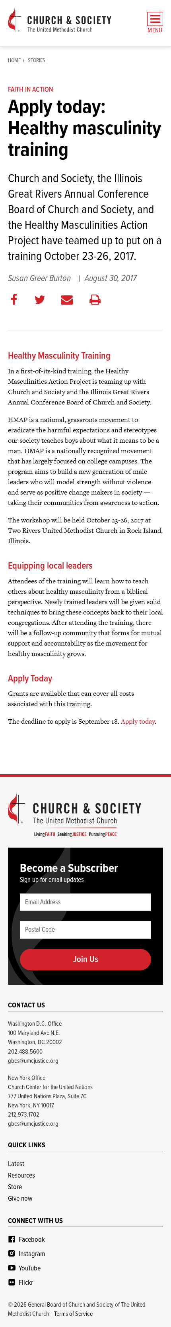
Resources (21, 1175)
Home (14, 60)
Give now (20, 1198)
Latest (16, 1164)
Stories (36, 60)
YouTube (30, 1268)
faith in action (30, 89)
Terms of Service (73, 1314)
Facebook (32, 1240)
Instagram (32, 1254)
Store (15, 1187)
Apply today (138, 721)
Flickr (26, 1283)
